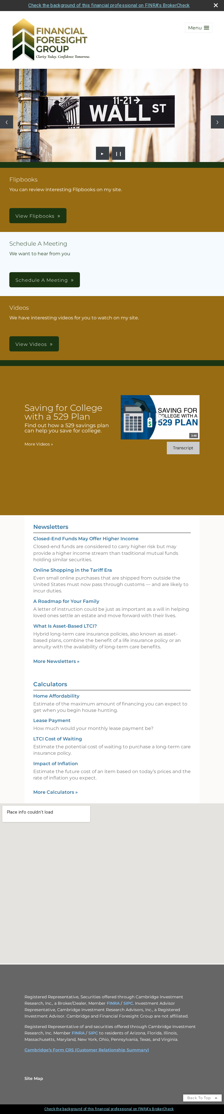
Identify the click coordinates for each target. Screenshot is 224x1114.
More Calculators (55, 792)
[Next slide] (217, 122)
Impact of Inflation (55, 763)
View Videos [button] (31, 344)
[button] (198, 28)
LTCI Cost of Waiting (57, 739)
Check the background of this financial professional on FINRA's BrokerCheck (109, 5)
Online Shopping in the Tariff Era (72, 570)
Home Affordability (56, 696)
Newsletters (50, 526)
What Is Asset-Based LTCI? (65, 626)
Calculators (50, 684)
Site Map (33, 1078)
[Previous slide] (6, 122)
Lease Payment (52, 720)
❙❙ (119, 153)
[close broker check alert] (216, 5)
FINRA (113, 1003)
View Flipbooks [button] (35, 216)
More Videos (38, 444)
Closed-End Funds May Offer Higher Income (86, 538)
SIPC (128, 1003)
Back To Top (199, 1098)
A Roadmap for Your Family (66, 601)
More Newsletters (56, 661)
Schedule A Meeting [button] (41, 280)
